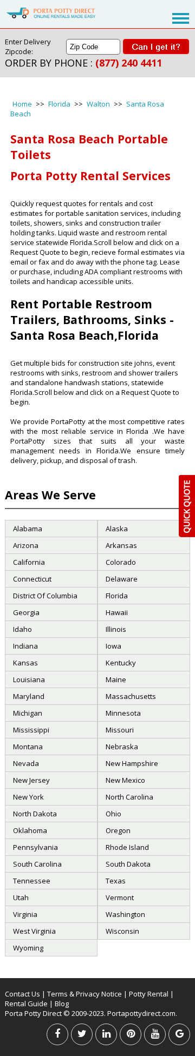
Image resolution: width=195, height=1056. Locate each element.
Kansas (25, 663)
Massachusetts (131, 696)
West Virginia (34, 931)
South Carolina (37, 864)
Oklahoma (30, 830)
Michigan (27, 713)
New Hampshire (132, 763)
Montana (28, 746)
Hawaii (117, 612)
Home (22, 104)
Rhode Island (127, 847)
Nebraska (122, 746)
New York (28, 797)
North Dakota (35, 814)
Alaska (117, 528)
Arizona (25, 545)
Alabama (27, 528)
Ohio (113, 814)
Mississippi (31, 730)
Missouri (120, 730)
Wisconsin (122, 931)
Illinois (116, 629)
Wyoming (28, 948)
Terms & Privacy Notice (84, 994)
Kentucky (121, 663)
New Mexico (125, 780)
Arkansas (121, 545)
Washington (125, 914)
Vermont (120, 897)
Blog (62, 1003)
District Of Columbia (45, 595)
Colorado (121, 562)
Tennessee (31, 881)
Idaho (22, 629)
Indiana (25, 646)
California (29, 562)
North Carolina (129, 797)
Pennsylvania (35, 847)
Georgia (26, 612)
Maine (116, 679)
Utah (21, 897)
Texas (116, 881)
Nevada (26, 763)
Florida (59, 104)
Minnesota (123, 713)
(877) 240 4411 (128, 62)
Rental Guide (27, 1003)
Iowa (113, 646)
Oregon (118, 830)
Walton (98, 104)
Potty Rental (148, 994)
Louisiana (29, 679)
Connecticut (32, 579)
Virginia (25, 914)
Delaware (122, 579)
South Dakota (128, 864)
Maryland (28, 696)
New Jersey (31, 780)
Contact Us (22, 994)
